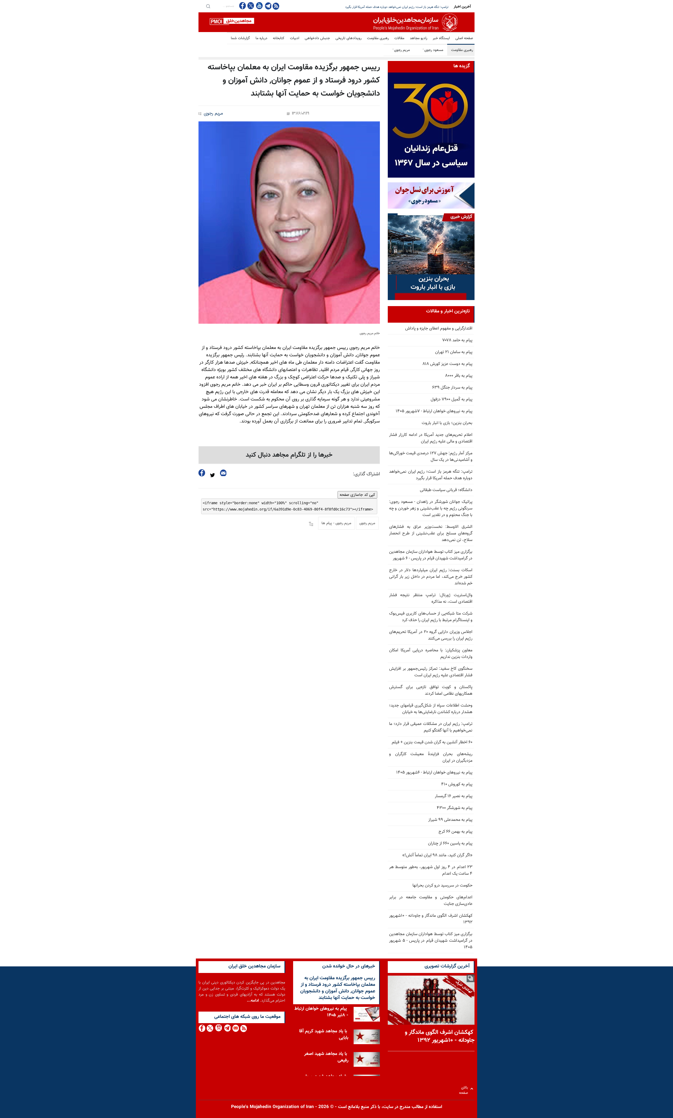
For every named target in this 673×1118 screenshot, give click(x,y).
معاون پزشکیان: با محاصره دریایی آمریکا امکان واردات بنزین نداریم (430, 653)
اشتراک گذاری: (366, 474)
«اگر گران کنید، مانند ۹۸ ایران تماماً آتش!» (437, 855)
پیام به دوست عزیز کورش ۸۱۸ (447, 364)
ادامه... (253, 1001)
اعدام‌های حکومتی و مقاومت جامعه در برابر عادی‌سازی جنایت (430, 900)
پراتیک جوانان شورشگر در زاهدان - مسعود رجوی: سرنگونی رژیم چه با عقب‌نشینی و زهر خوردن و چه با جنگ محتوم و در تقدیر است (430, 508)
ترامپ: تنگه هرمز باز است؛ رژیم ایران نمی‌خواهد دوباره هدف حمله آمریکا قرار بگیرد (430, 475)
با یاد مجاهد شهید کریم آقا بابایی (323, 1034)
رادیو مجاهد (418, 38)
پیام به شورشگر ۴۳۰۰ (454, 808)
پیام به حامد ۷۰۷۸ (457, 340)
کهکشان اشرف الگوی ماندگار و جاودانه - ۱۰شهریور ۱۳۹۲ (430, 919)
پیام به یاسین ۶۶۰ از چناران (450, 843)
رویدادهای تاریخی (348, 38)
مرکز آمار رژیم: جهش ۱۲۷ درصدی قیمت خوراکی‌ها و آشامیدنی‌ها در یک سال (430, 456)
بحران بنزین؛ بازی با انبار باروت (447, 423)
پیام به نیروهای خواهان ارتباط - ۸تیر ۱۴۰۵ (321, 1012)
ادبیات (294, 38)
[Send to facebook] (201, 472)
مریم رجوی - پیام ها (336, 523)
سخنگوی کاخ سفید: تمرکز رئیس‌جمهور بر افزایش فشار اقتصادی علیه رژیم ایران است (430, 672)
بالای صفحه (464, 1088)
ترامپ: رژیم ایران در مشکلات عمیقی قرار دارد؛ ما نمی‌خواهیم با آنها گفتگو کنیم (430, 727)
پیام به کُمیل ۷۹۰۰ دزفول (451, 399)
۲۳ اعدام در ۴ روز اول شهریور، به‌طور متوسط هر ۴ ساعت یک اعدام (430, 870)
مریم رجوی (400, 50)
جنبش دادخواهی (317, 38)
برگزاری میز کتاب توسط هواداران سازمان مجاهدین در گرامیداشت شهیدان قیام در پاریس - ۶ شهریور (430, 555)
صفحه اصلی (464, 38)
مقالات (399, 38)
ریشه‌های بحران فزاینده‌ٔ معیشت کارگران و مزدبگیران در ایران (430, 757)
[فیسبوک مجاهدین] (242, 5)
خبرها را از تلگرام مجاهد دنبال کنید (289, 455)
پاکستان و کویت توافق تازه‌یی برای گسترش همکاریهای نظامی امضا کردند (430, 690)
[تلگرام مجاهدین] (267, 5)
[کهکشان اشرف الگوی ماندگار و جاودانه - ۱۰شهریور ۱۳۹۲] (431, 1000)
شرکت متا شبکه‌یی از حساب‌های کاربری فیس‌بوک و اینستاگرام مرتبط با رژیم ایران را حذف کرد (430, 617)
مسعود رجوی (432, 50)
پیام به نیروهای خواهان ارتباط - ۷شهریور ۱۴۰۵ (434, 411)
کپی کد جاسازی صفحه (357, 495)
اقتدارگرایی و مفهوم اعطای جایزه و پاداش (438, 328)
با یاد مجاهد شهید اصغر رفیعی (326, 1057)
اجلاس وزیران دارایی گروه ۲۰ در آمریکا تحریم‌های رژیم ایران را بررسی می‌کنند (430, 635)
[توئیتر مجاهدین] (250, 5)
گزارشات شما (240, 38)
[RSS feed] (276, 6)
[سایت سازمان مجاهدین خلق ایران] (336, 22)
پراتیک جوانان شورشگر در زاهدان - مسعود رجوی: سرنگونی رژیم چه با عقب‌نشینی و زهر (394, 7)
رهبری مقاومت (378, 38)
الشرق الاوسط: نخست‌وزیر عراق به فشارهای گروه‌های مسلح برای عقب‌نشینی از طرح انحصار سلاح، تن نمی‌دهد (430, 533)
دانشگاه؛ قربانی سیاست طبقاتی (446, 490)
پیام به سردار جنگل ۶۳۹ (452, 387)
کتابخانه (278, 38)
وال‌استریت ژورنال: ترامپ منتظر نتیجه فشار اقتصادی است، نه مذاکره (430, 598)
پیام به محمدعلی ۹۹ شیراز (450, 820)
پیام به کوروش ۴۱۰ (456, 784)
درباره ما (261, 38)
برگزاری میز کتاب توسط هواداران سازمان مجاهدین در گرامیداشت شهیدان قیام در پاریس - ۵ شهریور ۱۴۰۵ (430, 941)
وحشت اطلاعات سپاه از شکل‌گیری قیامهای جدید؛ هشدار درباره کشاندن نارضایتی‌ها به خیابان (430, 708)
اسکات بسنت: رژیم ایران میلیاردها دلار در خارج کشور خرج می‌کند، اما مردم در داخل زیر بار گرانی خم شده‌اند (430, 577)
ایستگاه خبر (441, 38)
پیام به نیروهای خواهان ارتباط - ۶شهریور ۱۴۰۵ (434, 772)
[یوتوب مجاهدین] (259, 5)
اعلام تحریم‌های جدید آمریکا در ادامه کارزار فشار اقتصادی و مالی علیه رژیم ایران (430, 438)
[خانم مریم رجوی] (289, 222)
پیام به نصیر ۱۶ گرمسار (453, 796)
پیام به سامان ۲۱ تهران (453, 352)
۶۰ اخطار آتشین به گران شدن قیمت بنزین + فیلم (432, 742)
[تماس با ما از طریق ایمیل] (235, 1028)
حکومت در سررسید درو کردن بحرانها (442, 885)
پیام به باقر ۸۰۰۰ (458, 376)
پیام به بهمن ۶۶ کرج (455, 831)
